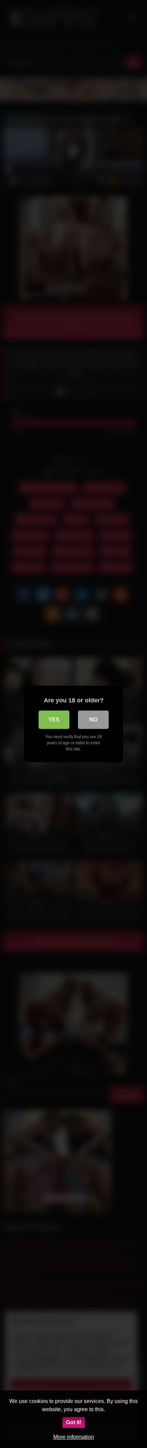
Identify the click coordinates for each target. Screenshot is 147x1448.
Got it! (73, 1422)
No (93, 719)
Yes (53, 719)
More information (73, 1437)
